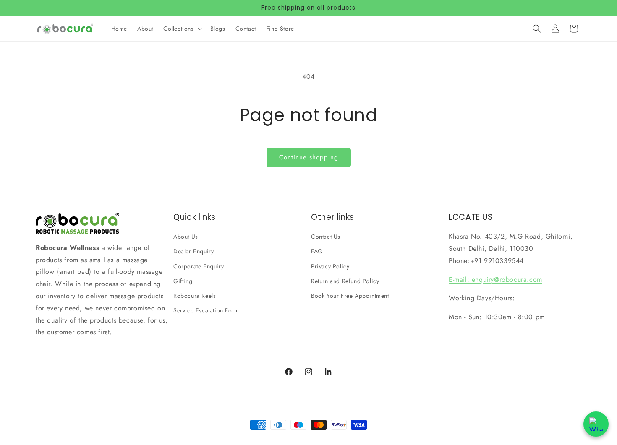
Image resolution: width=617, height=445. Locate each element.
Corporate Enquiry (198, 266)
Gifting (182, 281)
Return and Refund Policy (345, 281)
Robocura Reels (194, 295)
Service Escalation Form (206, 310)
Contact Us (325, 236)
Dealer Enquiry (193, 251)
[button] (181, 28)
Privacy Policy (330, 266)
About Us (185, 236)
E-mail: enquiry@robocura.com (495, 279)
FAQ (317, 251)
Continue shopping (308, 157)
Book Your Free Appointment (350, 295)
